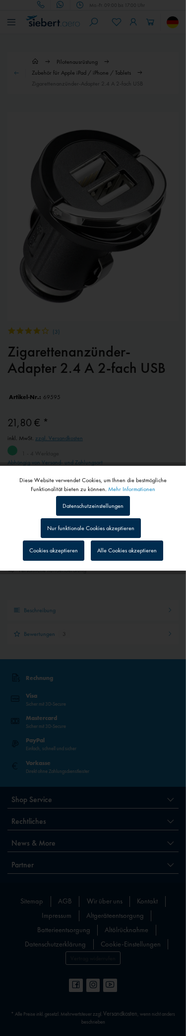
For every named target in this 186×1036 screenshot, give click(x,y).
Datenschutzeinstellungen (93, 506)
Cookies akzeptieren (53, 550)
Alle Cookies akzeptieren (127, 550)
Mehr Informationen (131, 489)
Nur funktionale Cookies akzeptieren (90, 528)
